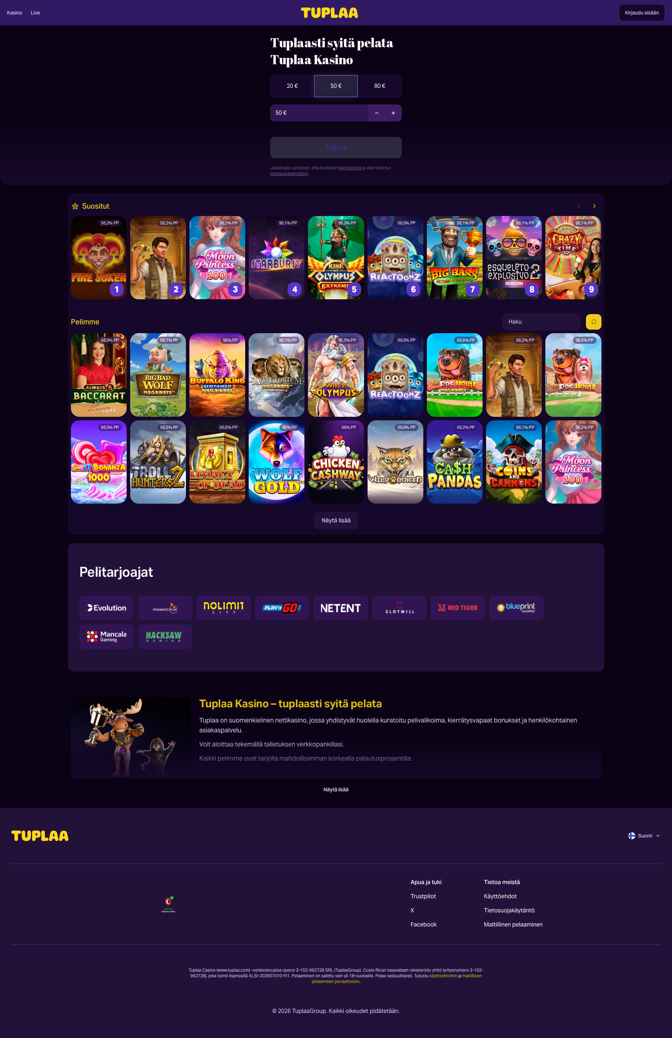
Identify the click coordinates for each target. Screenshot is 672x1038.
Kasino (14, 13)
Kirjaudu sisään (642, 13)
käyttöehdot (350, 167)
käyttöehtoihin (443, 975)
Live (35, 13)
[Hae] (593, 322)
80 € (379, 86)
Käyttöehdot (500, 896)
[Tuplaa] (39, 835)
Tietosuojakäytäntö (509, 910)
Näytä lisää (336, 520)
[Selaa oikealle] (594, 206)
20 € (292, 86)
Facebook (424, 924)
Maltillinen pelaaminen (513, 924)
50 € (336, 86)
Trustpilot (423, 896)
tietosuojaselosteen (289, 173)
